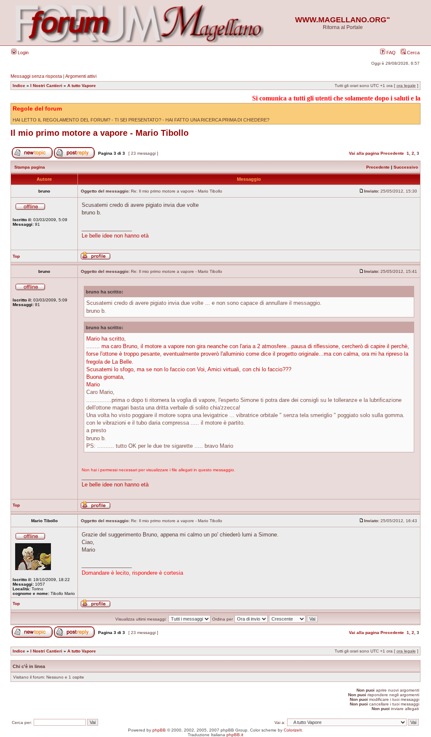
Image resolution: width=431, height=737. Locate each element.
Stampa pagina (29, 167)
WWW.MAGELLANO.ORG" (342, 20)
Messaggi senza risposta (36, 76)
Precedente (392, 153)
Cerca (413, 52)
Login (22, 52)
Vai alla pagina (364, 153)
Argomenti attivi (80, 76)
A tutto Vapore (81, 85)
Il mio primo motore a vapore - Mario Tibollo (100, 132)
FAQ (390, 52)
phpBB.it (234, 734)
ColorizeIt (293, 730)
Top (16, 256)
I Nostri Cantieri (46, 85)
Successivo (406, 167)
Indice (19, 85)
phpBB (159, 730)
